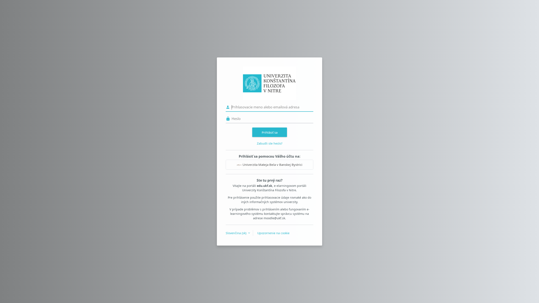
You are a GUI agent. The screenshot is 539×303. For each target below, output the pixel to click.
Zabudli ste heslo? (269, 143)
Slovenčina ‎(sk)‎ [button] (236, 233)
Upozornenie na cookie (273, 233)
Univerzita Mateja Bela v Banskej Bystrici (272, 164)
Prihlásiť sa (270, 132)
